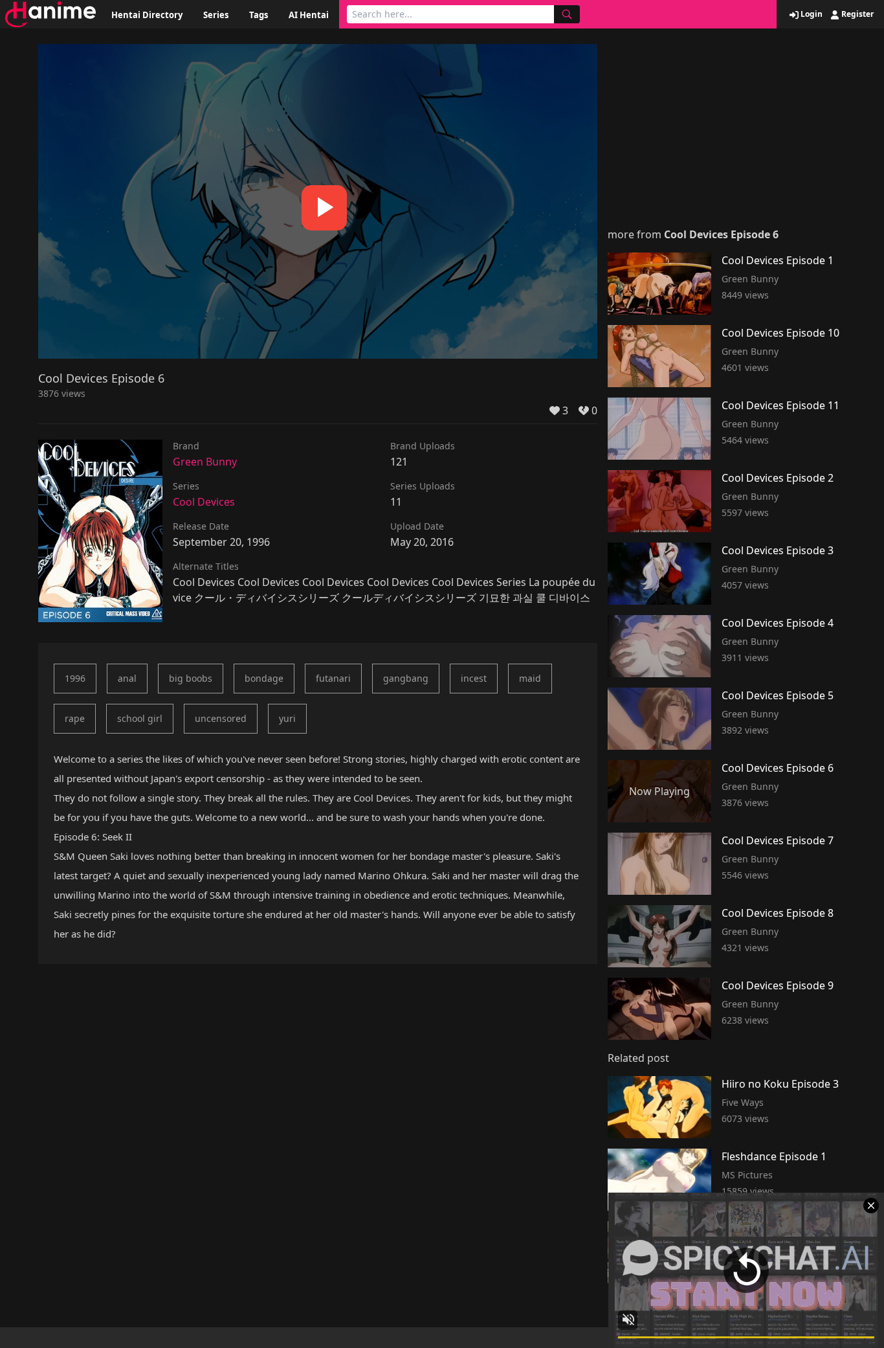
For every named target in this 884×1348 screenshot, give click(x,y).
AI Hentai (309, 15)
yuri (287, 718)
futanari (333, 678)
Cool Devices (204, 502)
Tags (258, 15)
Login (811, 14)
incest (474, 678)
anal (127, 678)
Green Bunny (205, 462)
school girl (139, 718)
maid (530, 678)
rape (75, 718)
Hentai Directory (146, 15)
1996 (75, 678)
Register (856, 14)
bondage (264, 678)
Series (215, 15)
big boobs (190, 678)
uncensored (221, 718)
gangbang (405, 678)
